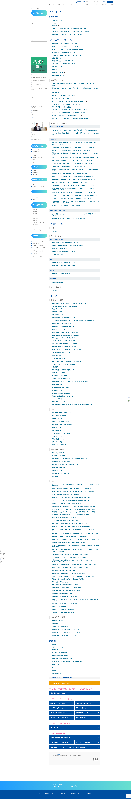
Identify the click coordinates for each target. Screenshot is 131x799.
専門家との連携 (61, 4)
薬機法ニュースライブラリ (38, 186)
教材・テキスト (36, 199)
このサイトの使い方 (37, 149)
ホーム (32, 8)
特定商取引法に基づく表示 (77, 793)
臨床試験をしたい (81, 717)
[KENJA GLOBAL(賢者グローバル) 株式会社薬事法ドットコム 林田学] (39, 126)
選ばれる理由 (52, 4)
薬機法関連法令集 (36, 243)
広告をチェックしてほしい (57, 703)
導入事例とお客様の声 (101, 4)
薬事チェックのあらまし (38, 159)
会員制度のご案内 (36, 151)
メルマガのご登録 (36, 174)
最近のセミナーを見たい (83, 742)
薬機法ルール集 (89, 4)
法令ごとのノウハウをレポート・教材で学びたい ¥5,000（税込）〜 (69, 747)
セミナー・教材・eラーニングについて (39, 154)
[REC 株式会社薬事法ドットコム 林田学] (39, 137)
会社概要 (111, 4)
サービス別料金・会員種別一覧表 (59, 683)
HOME (44, 4)
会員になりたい (54, 727)
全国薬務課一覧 (36, 253)
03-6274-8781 (81, 2)
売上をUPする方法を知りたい (58, 712)
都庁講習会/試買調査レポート (39, 256)
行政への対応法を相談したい (84, 703)
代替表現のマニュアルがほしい (59, 742)
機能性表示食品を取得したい (84, 712)
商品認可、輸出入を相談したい (59, 717)
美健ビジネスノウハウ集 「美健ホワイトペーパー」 (38, 251)
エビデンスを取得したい (57, 708)
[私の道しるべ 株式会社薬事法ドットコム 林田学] (39, 133)
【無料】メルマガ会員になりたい (59, 693)
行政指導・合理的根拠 (37, 157)
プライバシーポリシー (62, 793)
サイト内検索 (103, 1)
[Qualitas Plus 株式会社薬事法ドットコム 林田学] (39, 107)
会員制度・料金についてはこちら (57, 763)
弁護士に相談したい (81, 708)
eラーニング (35, 197)
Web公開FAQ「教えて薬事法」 (39, 247)
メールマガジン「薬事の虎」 (39, 241)
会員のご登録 (35, 172)
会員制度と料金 (36, 170)
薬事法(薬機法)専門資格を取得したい (60, 737)
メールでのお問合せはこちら (87, 759)
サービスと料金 (72, 4)
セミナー (81, 4)
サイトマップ (89, 793)
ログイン (110, 1)
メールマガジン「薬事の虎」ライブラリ (39, 183)
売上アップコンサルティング (39, 162)
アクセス (53, 793)
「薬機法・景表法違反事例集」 (39, 245)
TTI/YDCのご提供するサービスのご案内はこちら (62, 677)
